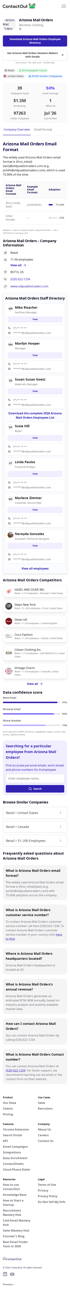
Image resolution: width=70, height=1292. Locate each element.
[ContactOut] (20, 6)
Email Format (43, 129)
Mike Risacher (26, 307)
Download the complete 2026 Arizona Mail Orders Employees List (35, 415)
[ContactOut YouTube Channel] (12, 1274)
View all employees (35, 568)
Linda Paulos (25, 462)
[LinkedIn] (20, 29)
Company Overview (17, 129)
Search (37, 788)
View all (32, 684)
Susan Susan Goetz (30, 379)
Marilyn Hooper (27, 343)
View (35, 319)
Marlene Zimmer (28, 498)
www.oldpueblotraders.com (29, 286)
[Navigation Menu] (63, 5)
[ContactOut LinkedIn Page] (5, 1274)
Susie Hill (22, 426)
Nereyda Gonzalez (29, 534)
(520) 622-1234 (20, 279)
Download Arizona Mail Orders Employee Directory (35, 40)
